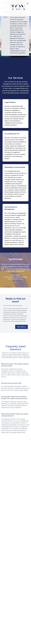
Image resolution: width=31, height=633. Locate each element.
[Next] (28, 270)
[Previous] (2, 270)
